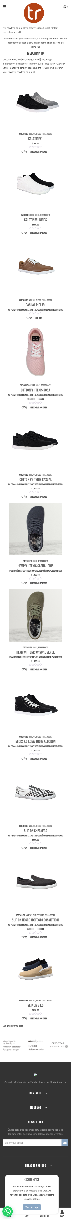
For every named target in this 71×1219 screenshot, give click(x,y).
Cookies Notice (31, 1180)
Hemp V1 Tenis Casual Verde (35, 652)
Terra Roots (47, 133)
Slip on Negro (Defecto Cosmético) (35, 920)
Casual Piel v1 (35, 305)
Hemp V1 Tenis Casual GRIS (35, 565)
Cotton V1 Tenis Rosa (35, 390)
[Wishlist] (23, 151)
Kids (32, 215)
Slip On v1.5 (36, 1005)
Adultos (32, 133)
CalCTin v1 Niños (35, 219)
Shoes (38, 133)
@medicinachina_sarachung (33, 38)
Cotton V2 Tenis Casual (35, 479)
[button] (7, 1211)
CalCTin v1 (35, 138)
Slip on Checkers (35, 830)
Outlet (32, 385)
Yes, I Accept (32, 1207)
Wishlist (44, 1216)
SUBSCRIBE (65, 1142)
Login (62, 1216)
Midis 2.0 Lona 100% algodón (35, 741)
